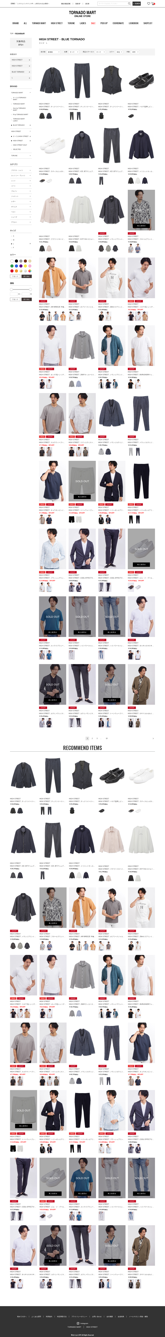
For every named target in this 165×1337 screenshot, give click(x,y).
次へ (153, 738)
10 (107, 738)
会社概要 (110, 1316)
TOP (11, 33)
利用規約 (49, 1316)
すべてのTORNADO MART (19, 98)
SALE (93, 23)
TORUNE (14, 155)
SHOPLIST (147, 23)
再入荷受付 (141, 226)
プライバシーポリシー (79, 1316)
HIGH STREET (17, 60)
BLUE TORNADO (18, 72)
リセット (15, 276)
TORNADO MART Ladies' (19, 120)
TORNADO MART (17, 93)
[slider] (11, 289)
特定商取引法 (62, 1316)
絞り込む (27, 276)
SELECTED (17, 149)
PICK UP (104, 23)
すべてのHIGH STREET (21, 136)
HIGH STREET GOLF (20, 145)
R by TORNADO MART (20, 114)
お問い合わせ (97, 1316)
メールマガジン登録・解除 (138, 1316)
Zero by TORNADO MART (19, 109)
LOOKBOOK (133, 23)
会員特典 (121, 1316)
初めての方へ (22, 1316)
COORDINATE (118, 23)
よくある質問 (36, 1316)
